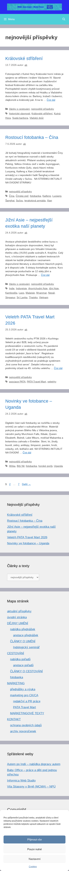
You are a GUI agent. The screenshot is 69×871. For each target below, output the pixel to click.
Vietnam (43, 297)
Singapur (10, 297)
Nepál (51, 292)
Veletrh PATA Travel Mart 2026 (27, 537)
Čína (11, 195)
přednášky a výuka (22, 689)
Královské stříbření (24, 58)
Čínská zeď (22, 195)
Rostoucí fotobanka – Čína (31, 137)
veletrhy (51, 381)
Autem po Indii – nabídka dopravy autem (33, 764)
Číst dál (51, 99)
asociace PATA (17, 381)
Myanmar (41, 292)
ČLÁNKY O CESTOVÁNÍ (26, 671)
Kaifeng (46, 195)
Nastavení (35, 858)
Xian (49, 200)
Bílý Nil (20, 466)
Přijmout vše (34, 839)
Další (26, 484)
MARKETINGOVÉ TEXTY (27, 713)
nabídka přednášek (22, 629)
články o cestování (19, 108)
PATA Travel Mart (36, 381)
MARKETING (16, 683)
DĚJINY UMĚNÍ (17, 623)
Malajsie (30, 292)
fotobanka (35, 195)
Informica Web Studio (21, 780)
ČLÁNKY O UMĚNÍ (22, 641)
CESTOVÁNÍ (15, 653)
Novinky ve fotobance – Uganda (28, 543)
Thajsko (33, 297)
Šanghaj (10, 200)
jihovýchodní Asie (38, 288)
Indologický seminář (26, 647)
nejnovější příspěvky (42, 108)
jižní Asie (54, 288)
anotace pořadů (23, 665)
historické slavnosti (19, 113)
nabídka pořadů (20, 659)
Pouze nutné (34, 849)
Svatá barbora (20, 117)
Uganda (58, 466)
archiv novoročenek (23, 731)
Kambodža (11, 292)
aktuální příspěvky (19, 611)
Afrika (12, 466)
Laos (21, 292)
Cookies (33, 866)
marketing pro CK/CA (24, 695)
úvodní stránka (17, 617)
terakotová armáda (35, 200)
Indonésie (21, 288)
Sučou (19, 200)
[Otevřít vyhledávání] (64, 19)
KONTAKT (14, 719)
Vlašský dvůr (37, 117)
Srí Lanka (22, 297)
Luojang (56, 195)
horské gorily (45, 466)
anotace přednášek (25, 635)
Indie (12, 288)
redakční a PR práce (26, 701)
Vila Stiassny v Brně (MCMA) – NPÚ (31, 786)
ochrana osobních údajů (26, 725)
